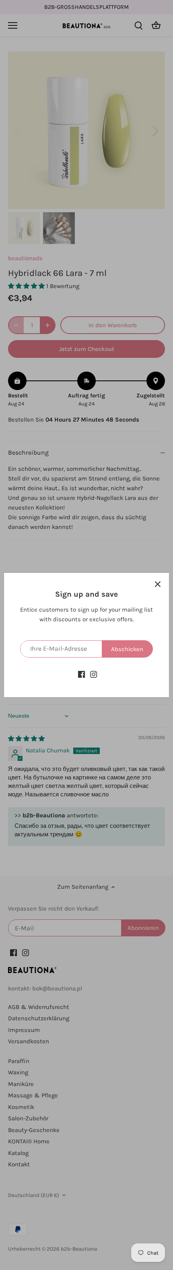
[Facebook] (81, 674)
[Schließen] (158, 584)
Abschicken (127, 649)
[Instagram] (93, 674)
